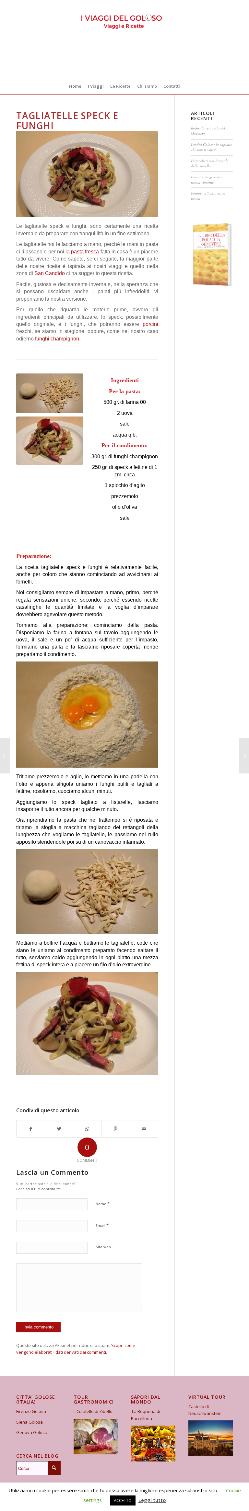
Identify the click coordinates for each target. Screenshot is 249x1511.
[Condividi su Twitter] (59, 1128)
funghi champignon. (57, 338)
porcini (150, 324)
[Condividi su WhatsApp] (87, 1128)
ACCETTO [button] (123, 1500)
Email (102, 1225)
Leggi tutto (152, 1500)
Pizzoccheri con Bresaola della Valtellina (210, 163)
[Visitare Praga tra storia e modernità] (244, 755)
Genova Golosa (31, 1432)
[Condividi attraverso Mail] (144, 1128)
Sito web (103, 1246)
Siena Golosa (29, 1422)
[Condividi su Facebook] (31, 1128)
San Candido (49, 273)
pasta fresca (85, 251)
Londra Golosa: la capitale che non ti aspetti (211, 147)
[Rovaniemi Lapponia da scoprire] (5, 755)
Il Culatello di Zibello (93, 1411)
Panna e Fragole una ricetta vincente (207, 179)
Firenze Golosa (31, 1411)
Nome (103, 1203)
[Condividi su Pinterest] (115, 1128)
